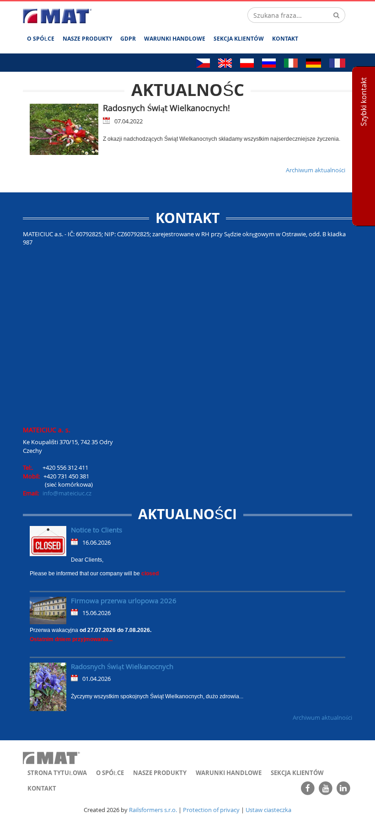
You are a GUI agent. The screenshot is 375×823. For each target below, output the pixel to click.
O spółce (40, 38)
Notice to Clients (96, 529)
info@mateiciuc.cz (67, 493)
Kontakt (285, 38)
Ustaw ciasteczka (268, 810)
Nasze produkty (87, 38)
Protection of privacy (211, 810)
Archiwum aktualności (315, 170)
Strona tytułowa (57, 773)
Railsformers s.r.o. (153, 810)
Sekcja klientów (239, 38)
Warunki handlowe (174, 38)
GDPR (128, 38)
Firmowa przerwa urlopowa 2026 (124, 600)
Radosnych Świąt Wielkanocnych (122, 666)
